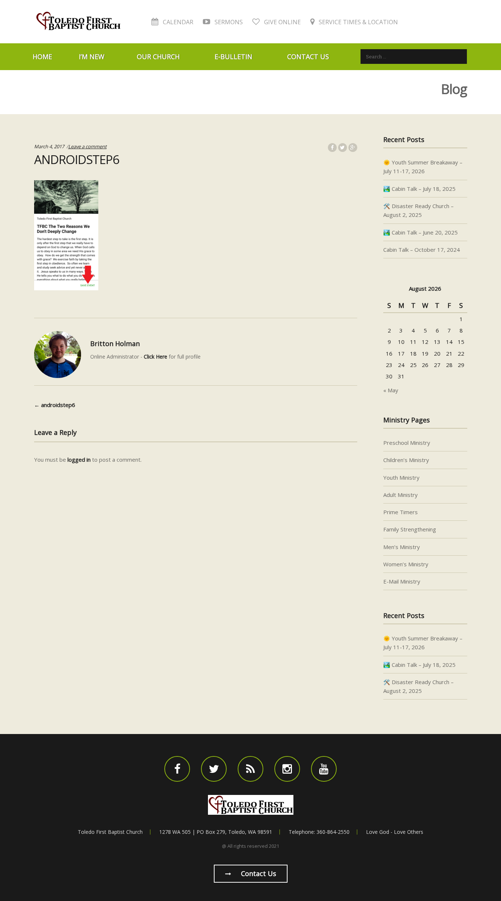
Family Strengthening (409, 529)
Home (42, 56)
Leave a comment (87, 146)
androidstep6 (54, 404)
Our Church (158, 56)
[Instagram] (287, 769)
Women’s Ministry (405, 564)
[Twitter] (214, 769)
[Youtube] (324, 769)
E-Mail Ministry (401, 581)
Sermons (228, 22)
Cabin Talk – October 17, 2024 (421, 249)
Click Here (155, 356)
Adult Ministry (400, 494)
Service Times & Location (357, 22)
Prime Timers (400, 512)
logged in (79, 459)
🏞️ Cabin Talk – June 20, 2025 (420, 232)
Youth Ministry (401, 477)
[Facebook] (177, 769)
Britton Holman (115, 343)
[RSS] (250, 769)
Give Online (282, 22)
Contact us (257, 873)
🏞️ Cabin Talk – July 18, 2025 (419, 188)
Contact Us (308, 56)
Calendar (177, 22)
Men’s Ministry (401, 547)
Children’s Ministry (406, 460)
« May (390, 390)
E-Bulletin (233, 56)
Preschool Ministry (406, 442)
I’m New (92, 56)
